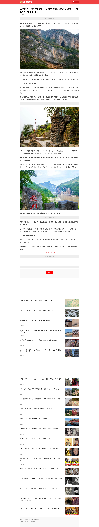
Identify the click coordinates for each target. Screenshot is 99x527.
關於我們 (21, 521)
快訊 (78, 2)
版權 (34, 521)
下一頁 (49, 272)
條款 (29, 521)
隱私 (32, 521)
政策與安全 (26, 521)
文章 (74, 2)
